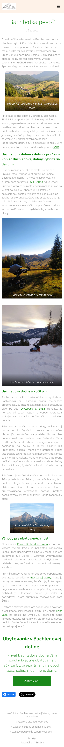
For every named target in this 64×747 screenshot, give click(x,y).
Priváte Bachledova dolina (32, 544)
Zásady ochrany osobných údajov (32, 726)
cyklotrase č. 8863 (33, 408)
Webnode (42, 721)
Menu (58, 6)
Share (10, 694)
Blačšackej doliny (40, 577)
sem (56, 147)
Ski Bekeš (37, 182)
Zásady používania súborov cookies (32, 731)
